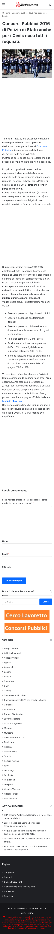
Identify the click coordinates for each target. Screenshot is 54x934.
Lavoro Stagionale (13, 723)
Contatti (8, 877)
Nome (5, 541)
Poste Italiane (10, 751)
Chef (6, 686)
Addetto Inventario (13, 653)
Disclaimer (9, 891)
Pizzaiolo (8, 747)
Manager (8, 728)
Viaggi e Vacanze (12, 789)
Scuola (7, 756)
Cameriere (9, 681)
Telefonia (8, 775)
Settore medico (11, 761)
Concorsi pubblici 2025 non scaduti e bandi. (25, 700)
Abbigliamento (11, 648)
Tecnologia (9, 770)
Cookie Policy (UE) (13, 882)
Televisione (9, 780)
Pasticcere (9, 742)
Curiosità (8, 704)
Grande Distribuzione (14, 714)
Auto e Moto (10, 667)
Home (7, 13)
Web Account (10, 798)
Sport (6, 765)
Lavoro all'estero (12, 719)
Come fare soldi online (15, 695)
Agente (7, 662)
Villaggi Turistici (11, 794)
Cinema (7, 690)
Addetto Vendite (12, 658)
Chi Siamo (9, 872)
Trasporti (8, 784)
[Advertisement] (27, 108)
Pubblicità (9, 896)
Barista (7, 676)
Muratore (8, 733)
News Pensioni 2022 (14, 737)
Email (5, 554)
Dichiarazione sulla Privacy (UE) (19, 886)
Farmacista (9, 709)
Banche (7, 672)
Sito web (6, 567)
